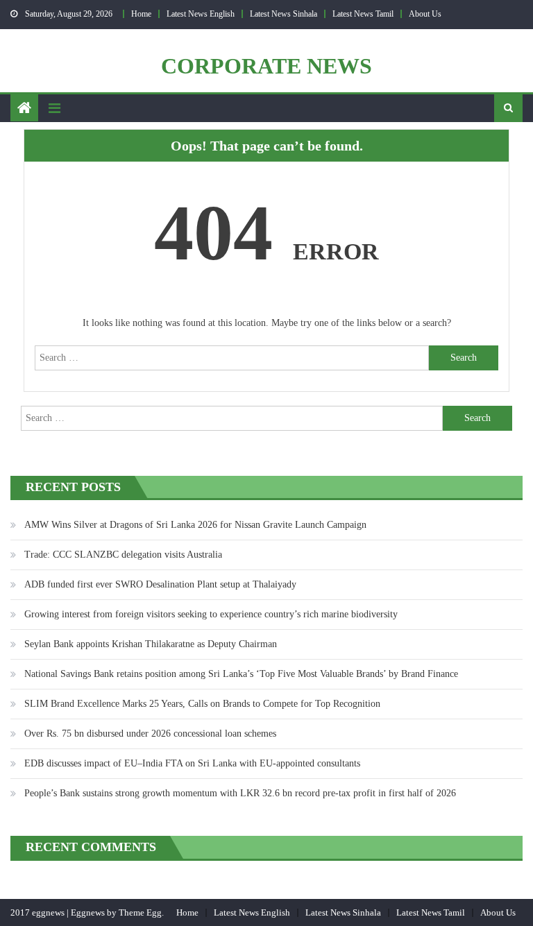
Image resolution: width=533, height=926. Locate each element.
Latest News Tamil (363, 14)
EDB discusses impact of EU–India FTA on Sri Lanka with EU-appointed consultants (192, 763)
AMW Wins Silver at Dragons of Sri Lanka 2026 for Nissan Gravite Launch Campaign (195, 525)
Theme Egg (140, 912)
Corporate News (266, 65)
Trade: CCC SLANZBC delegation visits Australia (123, 554)
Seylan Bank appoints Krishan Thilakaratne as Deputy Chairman (150, 644)
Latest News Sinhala (283, 14)
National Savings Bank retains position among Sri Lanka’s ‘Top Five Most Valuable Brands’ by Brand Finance (241, 674)
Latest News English (201, 14)
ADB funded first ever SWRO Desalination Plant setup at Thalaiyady (160, 584)
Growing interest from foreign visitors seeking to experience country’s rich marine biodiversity (211, 614)
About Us (425, 14)
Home (141, 14)
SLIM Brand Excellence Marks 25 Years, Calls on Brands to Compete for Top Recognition (202, 703)
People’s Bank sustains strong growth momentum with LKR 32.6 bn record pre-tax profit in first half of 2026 (240, 793)
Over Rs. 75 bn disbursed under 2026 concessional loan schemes (150, 733)
